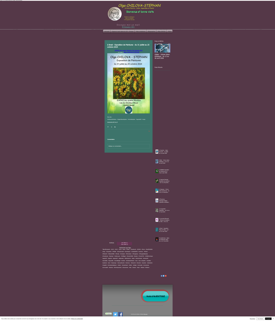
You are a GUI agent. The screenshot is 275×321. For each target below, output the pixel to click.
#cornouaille (105, 267)
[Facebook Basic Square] (161, 276)
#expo (143, 119)
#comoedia (139, 265)
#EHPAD (139, 249)
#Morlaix (117, 253)
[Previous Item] (157, 48)
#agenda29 (138, 119)
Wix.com (145, 314)
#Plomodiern (128, 253)
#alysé (133, 258)
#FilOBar (114, 251)
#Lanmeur (140, 251)
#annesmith (145, 258)
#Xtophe (136, 256)
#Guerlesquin (127, 251)
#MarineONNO (111, 253)
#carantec (144, 262)
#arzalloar (149, 260)
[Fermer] (273, 319)
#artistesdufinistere (111, 119)
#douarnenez (125, 267)
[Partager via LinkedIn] (115, 127)
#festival (142, 267)
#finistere (147, 267)
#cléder (130, 265)
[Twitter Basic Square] (163, 276)
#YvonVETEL (141, 256)
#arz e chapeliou (142, 260)
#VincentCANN (130, 256)
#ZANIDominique (149, 256)
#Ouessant (122, 253)
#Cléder (128, 249)
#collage (135, 265)
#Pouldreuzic (105, 256)
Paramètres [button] (252, 318)
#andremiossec (138, 258)
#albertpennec (127, 258)
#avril (109, 262)
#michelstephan (131, 119)
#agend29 (104, 258)
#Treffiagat (123, 256)
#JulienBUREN (134, 251)
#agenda (110, 258)
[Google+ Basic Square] (166, 276)
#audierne (104, 262)
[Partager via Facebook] (108, 127)
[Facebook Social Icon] (120, 314)
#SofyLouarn (117, 256)
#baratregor (114, 262)
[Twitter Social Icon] (115, 314)
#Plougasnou (135, 253)
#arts (136, 260)
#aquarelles (110, 260)
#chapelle (104, 265)
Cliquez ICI (128, 27)
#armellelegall (117, 260)
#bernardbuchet (121, 262)
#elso (130, 267)
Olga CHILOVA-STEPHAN (139, 5)
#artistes (123, 260)
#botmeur (127, 262)
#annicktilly (104, 260)
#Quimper (111, 256)
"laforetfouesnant (106, 249)
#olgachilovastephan (122, 119)
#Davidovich (133, 249)
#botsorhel (133, 262)
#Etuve (143, 249)
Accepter (268, 318)
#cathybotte (149, 262)
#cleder (119, 265)
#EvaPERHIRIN (149, 249)
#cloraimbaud (125, 265)
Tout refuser (260, 318)
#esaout (134, 267)
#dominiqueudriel (117, 267)
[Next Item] (168, 48)
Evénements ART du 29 (112, 122)
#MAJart (146, 251)
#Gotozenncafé (120, 251)
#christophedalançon (112, 265)
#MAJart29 (104, 253)
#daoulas (111, 267)
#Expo (103, 251)
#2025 (116, 249)
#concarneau (146, 265)
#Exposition (109, 251)
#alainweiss (121, 258)
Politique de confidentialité (77, 318)
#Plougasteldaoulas (143, 253)
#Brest (123, 249)
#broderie (138, 262)
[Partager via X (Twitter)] (111, 127)
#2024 (112, 249)
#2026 (120, 249)
